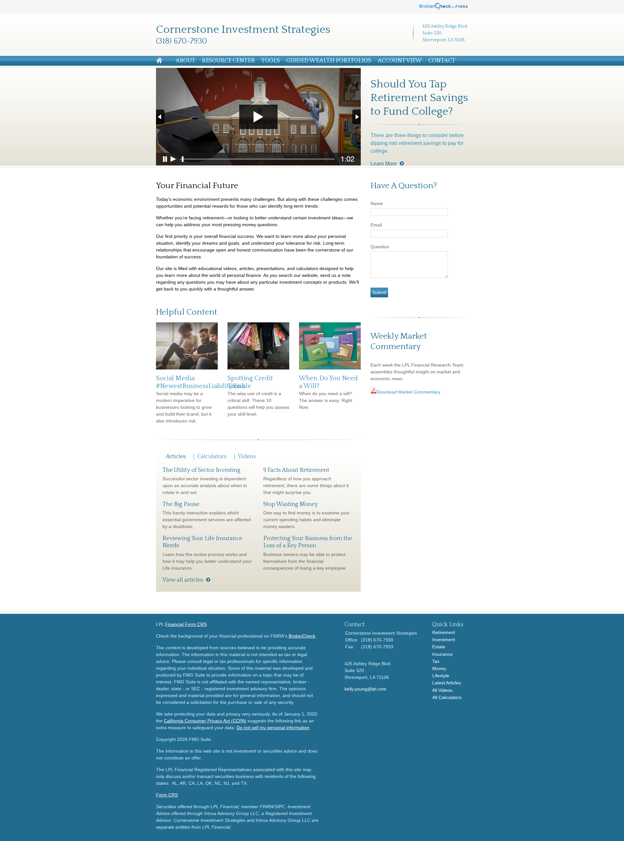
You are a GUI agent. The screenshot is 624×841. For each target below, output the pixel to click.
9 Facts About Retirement (296, 470)
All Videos (442, 690)
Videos (247, 456)
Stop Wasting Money (290, 504)
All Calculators (447, 697)
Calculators (212, 456)
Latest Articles (446, 682)
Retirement (443, 632)
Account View (400, 61)
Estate (438, 646)
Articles (176, 456)
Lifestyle (440, 675)
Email (376, 224)
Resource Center (228, 61)
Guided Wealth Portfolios (328, 61)
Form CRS (167, 794)
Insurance (442, 654)
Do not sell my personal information (273, 727)
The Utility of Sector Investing (201, 470)
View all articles (182, 580)
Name (376, 203)
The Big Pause (180, 504)
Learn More (383, 163)
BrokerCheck (302, 636)
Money (439, 668)
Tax (435, 661)
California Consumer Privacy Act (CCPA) (205, 720)
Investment (443, 639)
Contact (441, 61)
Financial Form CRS (186, 624)
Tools (270, 61)
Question (379, 246)
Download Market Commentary (409, 392)
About (185, 61)
